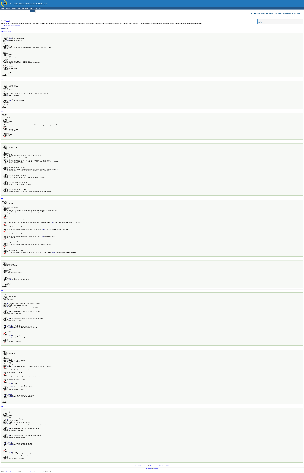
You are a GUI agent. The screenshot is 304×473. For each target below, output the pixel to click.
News (40, 8)
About (36, 8)
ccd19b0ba (31, 471)
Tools (19, 8)
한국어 (164, 465)
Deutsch (142, 465)
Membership (25, 8)
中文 (167, 465)
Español (146, 465)
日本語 (160, 465)
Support (31, 8)
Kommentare (155, 468)
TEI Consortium (149, 468)
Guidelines (8, 8)
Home (2, 8)
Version (7, 471)
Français (155, 465)
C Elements (260, 22)
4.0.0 (10, 471)
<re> (2, 79)
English (137, 465)
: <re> (7, 21)
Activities (14, 8)
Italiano (151, 465)
